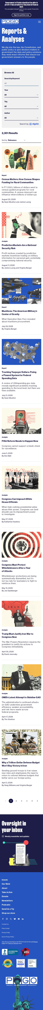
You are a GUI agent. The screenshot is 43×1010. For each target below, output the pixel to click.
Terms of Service (13, 943)
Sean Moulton (10, 202)
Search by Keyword (12, 78)
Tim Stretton (9, 719)
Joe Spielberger (11, 591)
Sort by (4, 140)
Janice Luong (25, 202)
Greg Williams (10, 785)
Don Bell (7, 456)
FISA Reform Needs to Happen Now (20, 441)
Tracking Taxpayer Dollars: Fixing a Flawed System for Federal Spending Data (19, 375)
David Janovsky (10, 654)
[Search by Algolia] (29, 124)
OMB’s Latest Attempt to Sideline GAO (21, 697)
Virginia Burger (25, 268)
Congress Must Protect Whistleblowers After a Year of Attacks (16, 567)
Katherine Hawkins (12, 522)
